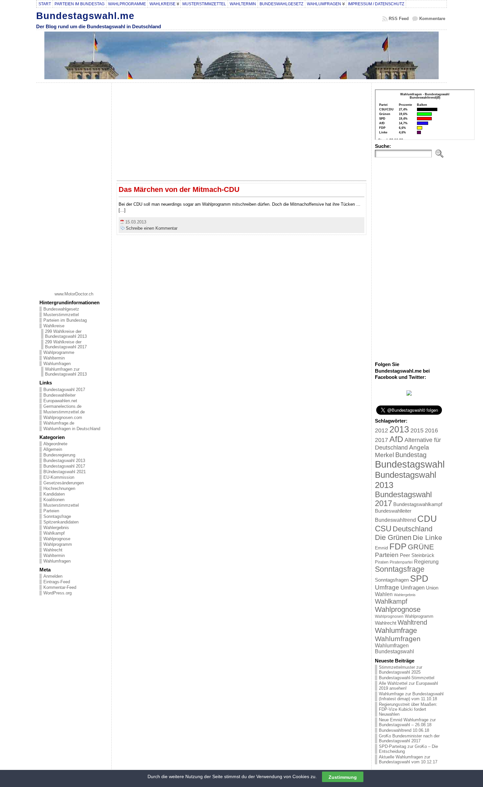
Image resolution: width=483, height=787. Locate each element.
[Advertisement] (74, 184)
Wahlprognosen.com (62, 417)
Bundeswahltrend (395, 520)
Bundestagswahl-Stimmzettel (406, 677)
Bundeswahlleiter (59, 395)
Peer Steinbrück (417, 555)
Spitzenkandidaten (61, 522)
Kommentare (432, 18)
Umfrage (387, 587)
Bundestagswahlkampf (417, 504)
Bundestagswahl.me (85, 15)
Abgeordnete (55, 443)
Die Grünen (393, 537)
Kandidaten (54, 494)
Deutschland (412, 529)
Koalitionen (53, 499)
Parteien (51, 510)
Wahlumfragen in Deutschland (71, 428)
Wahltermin (54, 358)
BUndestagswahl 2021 (64, 471)
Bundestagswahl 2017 (64, 389)
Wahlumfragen (57, 363)
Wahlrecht (52, 549)
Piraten (381, 562)
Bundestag (410, 454)
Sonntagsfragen (392, 580)
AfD (396, 439)
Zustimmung (343, 776)
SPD (419, 579)
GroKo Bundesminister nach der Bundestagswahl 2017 (409, 738)
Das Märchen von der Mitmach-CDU (179, 189)
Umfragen (413, 588)
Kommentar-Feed (59, 587)
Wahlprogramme (58, 352)
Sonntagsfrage (57, 516)
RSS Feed (399, 18)
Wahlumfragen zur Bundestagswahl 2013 (66, 372)
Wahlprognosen (389, 616)
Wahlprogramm (57, 544)
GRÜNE (421, 547)
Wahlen (384, 594)
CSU (383, 528)
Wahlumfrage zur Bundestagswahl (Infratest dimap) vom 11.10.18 (411, 696)
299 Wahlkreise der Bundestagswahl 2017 (66, 344)
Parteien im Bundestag (65, 320)
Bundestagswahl (410, 464)
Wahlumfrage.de (58, 423)
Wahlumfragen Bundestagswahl (394, 648)
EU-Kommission (58, 477)
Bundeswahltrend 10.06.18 (404, 730)
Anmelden (52, 576)
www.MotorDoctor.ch (74, 293)
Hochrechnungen (59, 488)
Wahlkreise (53, 325)
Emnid (381, 547)
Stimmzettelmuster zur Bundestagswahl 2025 (400, 670)
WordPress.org (57, 592)
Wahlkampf (54, 533)
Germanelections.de (62, 406)
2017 (381, 440)
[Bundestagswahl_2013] (409, 394)
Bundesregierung (59, 454)
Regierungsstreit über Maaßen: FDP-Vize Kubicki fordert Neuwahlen (408, 709)
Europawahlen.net (60, 400)
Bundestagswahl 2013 (64, 460)
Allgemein (52, 449)
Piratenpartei (401, 562)
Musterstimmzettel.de (64, 411)
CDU (427, 519)
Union (432, 587)
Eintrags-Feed (56, 581)
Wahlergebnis (56, 527)
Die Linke (427, 537)
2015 (417, 430)
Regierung (426, 562)
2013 (399, 429)
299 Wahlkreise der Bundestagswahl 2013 (66, 334)
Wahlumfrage (396, 630)
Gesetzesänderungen (63, 482)
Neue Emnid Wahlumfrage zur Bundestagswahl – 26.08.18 (407, 722)
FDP (397, 546)
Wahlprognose (56, 538)
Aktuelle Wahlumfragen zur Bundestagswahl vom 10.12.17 (408, 759)
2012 (381, 430)
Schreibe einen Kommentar (151, 228)
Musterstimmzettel (61, 314)
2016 (431, 430)
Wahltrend (412, 622)
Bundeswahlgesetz (61, 309)
